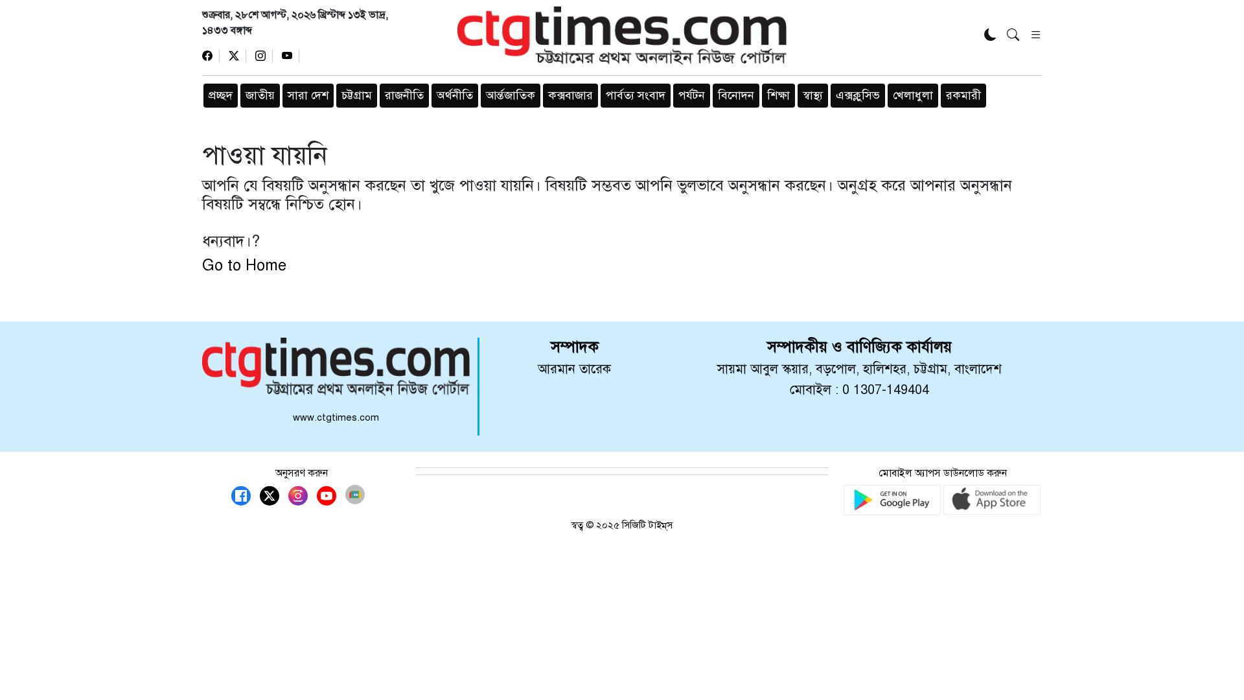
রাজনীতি (404, 95)
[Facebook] (211, 56)
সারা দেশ (308, 95)
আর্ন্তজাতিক (510, 95)
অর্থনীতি (455, 95)
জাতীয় (260, 95)
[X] (237, 56)
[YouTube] (290, 56)
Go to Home (244, 265)
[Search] (1013, 36)
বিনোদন (736, 95)
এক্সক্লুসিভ (858, 95)
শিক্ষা (778, 95)
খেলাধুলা (913, 95)
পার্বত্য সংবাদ (635, 95)
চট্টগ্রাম (356, 95)
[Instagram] (264, 56)
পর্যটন (691, 95)
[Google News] (355, 494)
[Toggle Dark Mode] (990, 36)
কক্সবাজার (570, 95)
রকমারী (963, 95)
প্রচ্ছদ (221, 95)
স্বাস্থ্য (813, 95)
